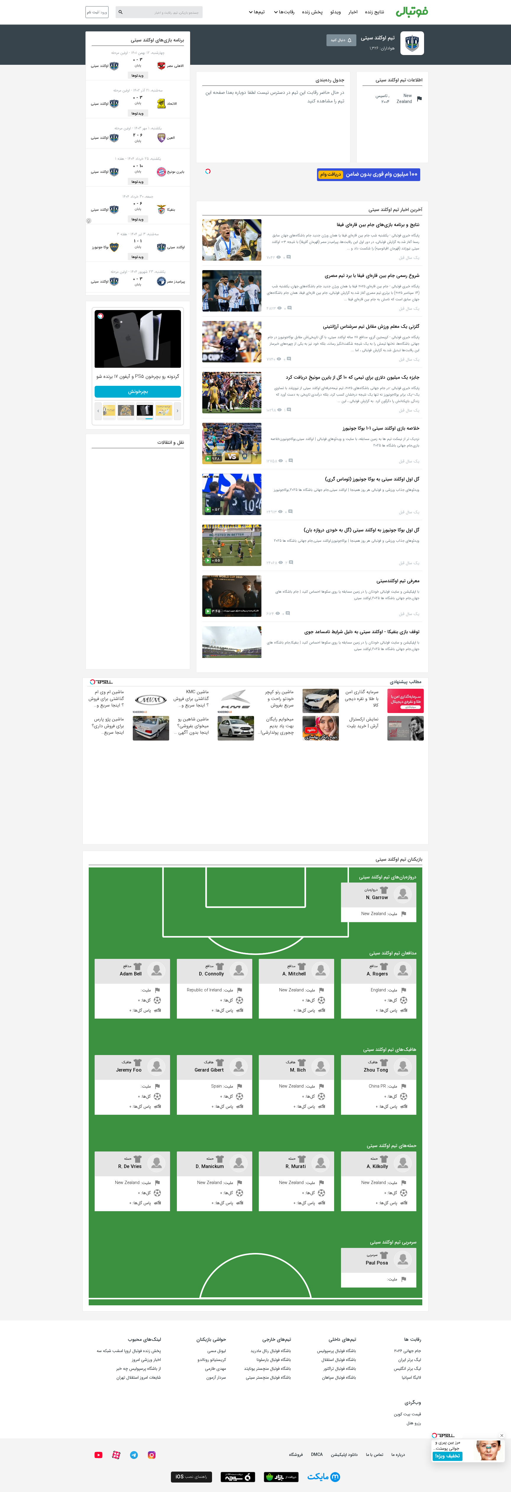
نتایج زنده (374, 12)
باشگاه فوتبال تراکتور (340, 1368)
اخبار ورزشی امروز (146, 1359)
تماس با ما (374, 1454)
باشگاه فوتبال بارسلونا (274, 1359)
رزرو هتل (414, 1423)
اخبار (353, 12)
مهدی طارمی (215, 1368)
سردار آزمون (216, 1377)
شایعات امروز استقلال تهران (139, 1377)
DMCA (317, 1454)
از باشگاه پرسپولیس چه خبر (138, 1368)
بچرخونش (149, 391)
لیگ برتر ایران (409, 1359)
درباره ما (398, 1454)
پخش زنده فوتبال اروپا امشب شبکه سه (129, 1351)
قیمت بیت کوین (407, 1414)
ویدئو (335, 12)
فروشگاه (296, 1454)
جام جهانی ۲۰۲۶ (407, 1351)
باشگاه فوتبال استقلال (338, 1359)
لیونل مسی (216, 1351)
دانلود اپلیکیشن (344, 1454)
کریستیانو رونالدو (212, 1359)
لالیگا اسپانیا (411, 1377)
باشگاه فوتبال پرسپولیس (336, 1351)
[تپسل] (112, 316)
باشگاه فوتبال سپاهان (339, 1377)
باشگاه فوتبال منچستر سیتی (268, 1377)
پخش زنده (312, 12)
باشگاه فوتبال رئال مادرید (270, 1351)
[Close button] (502, 1435)
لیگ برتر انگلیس (407, 1368)
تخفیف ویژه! (447, 1456)
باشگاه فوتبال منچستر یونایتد (267, 1368)
